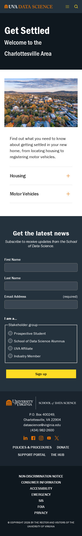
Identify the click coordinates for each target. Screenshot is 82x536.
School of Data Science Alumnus (39, 341)
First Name (12, 259)
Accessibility (41, 488)
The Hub (57, 454)
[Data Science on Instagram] (41, 438)
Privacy (41, 513)
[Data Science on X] (57, 438)
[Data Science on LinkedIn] (25, 438)
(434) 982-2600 (42, 430)
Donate (63, 447)
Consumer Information (41, 482)
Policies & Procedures (32, 447)
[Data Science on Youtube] (49, 438)
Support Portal (32, 454)
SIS (41, 500)
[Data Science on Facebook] (33, 438)
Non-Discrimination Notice (41, 476)
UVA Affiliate (23, 348)
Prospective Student (30, 333)
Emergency (41, 494)
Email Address (41, 296)
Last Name (12, 278)
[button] (76, 6)
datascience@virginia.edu (42, 425)
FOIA (41, 506)
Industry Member (27, 356)
